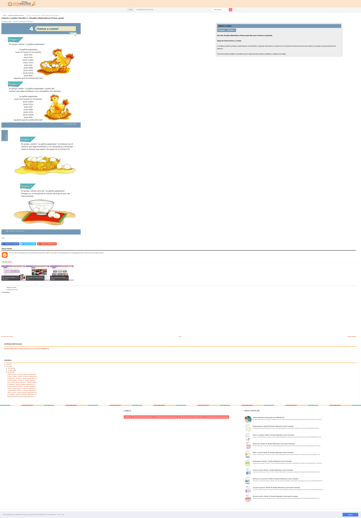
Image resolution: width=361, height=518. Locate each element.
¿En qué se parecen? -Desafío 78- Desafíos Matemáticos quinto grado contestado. (276, 487)
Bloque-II (128, 417)
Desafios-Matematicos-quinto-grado (166, 417)
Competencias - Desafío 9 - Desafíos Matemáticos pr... (22, 378)
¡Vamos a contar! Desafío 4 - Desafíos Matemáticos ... (22, 388)
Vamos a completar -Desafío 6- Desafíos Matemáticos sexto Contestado (273, 435)
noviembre (11, 370)
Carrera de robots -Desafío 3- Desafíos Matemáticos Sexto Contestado (273, 470)
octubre (10, 372)
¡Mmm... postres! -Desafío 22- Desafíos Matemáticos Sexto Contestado (273, 452)
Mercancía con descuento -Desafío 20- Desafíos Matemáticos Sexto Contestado (275, 479)
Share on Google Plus (48, 244)
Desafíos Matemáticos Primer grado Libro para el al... (21, 396)
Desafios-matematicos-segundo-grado (191, 417)
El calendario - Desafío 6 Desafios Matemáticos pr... (21, 384)
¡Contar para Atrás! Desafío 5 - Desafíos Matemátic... (21, 386)
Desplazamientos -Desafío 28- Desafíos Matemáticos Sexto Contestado (273, 426)
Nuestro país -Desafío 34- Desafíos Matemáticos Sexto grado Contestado (274, 443)
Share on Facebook (12, 244)
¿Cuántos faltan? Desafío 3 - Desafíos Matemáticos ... (22, 390)
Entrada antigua (351, 336)
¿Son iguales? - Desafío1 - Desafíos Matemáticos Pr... (22, 394)
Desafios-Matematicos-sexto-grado (217, 417)
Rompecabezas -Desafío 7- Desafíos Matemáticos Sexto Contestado (272, 461)
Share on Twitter (29, 244)
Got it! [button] (350, 514)
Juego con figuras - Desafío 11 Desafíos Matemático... (22, 374)
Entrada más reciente (7, 336)
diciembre (10, 368)
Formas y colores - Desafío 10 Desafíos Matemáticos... (22, 376)
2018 (7, 364)
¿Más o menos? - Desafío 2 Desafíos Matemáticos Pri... (22, 392)
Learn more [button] (60, 514)
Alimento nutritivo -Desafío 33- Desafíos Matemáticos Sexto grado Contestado (275, 496)
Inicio (180, 336)
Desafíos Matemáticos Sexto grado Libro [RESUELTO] (268, 417)
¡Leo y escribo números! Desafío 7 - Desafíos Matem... (22, 382)
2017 (7, 366)
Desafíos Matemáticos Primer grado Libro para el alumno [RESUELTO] (26, 348)
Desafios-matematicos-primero (23, 21)
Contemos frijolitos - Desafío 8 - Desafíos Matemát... (21, 380)
